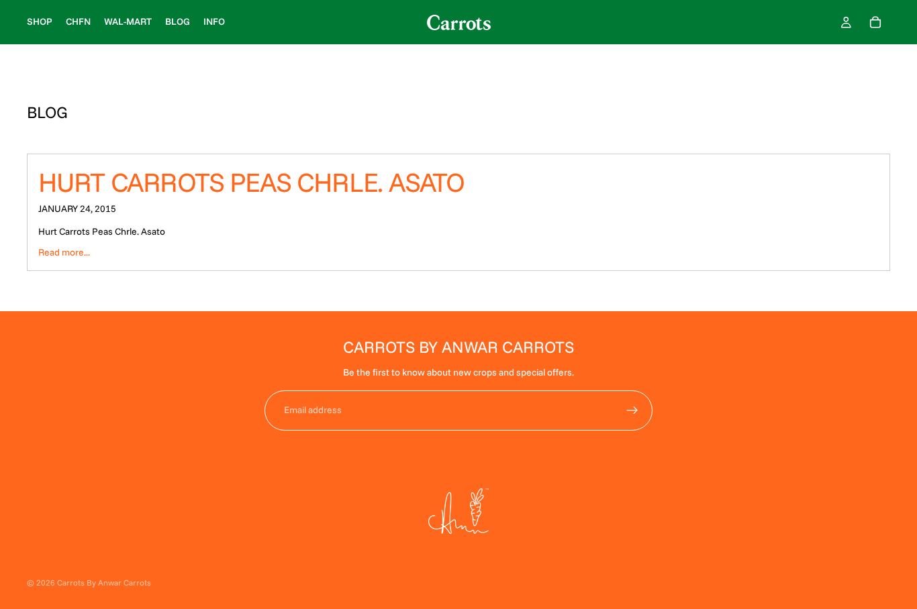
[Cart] (875, 22)
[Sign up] (632, 410)
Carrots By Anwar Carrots (104, 582)
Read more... (64, 252)
